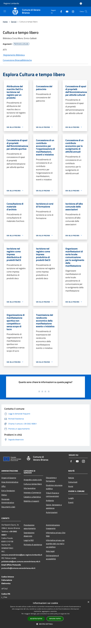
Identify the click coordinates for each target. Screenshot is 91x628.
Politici (4, 494)
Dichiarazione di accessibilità (52, 557)
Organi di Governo (8, 477)
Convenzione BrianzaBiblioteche (17, 60)
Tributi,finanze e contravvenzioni (52, 494)
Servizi (13, 21)
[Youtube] (66, 11)
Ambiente (50, 500)
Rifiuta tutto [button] (55, 619)
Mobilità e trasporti (31, 501)
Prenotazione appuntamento (30, 527)
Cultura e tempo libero (33, 483)
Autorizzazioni (51, 512)
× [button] (88, 602)
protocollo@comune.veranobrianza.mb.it (18, 568)
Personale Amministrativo (7, 501)
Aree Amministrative (9, 482)
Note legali (50, 551)
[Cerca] (86, 11)
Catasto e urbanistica (32, 496)
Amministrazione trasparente (53, 527)
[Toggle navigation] (4, 11)
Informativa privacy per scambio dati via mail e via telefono (55, 543)
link (68, 614)
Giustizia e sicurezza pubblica (54, 487)
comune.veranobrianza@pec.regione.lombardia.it (21, 554)
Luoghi (71, 498)
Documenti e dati (8, 506)
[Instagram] (72, 11)
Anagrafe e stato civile (33, 479)
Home (5, 21)
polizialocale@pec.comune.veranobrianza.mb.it (20, 561)
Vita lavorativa (29, 488)
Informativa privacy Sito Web (55, 534)
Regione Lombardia (11, 3)
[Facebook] (60, 11)
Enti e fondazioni (8, 490)
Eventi (70, 502)
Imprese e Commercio (32, 492)
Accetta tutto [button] (36, 619)
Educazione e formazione (51, 479)
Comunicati (72, 482)
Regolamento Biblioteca (14, 55)
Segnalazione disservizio (29, 534)
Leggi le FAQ (29, 540)
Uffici (3, 486)
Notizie (71, 477)
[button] (45, 624)
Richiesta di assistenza (33, 544)
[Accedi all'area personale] (81, 3)
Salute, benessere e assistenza (54, 506)
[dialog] (45, 614)
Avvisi (70, 486)
